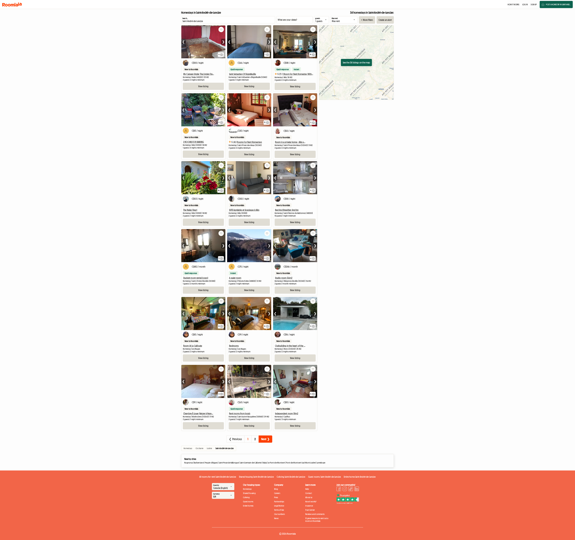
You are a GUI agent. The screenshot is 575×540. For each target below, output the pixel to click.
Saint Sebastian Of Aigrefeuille (242, 74)
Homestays (247, 489)
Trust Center (310, 510)
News (276, 518)
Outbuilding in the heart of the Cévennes (294, 346)
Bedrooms (234, 346)
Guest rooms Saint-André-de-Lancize (324, 477)
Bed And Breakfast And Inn (287, 210)
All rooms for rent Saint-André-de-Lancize (217, 477)
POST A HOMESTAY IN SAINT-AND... (558, 4)
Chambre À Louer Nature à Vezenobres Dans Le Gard (206, 413)
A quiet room (235, 278)
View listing (203, 86)
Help (307, 489)
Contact (308, 493)
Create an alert (385, 20)
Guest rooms (248, 502)
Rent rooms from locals (239, 413)
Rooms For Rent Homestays (249, 142)
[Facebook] (338, 489)
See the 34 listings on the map (356, 62)
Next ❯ (265, 439)
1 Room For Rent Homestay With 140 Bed (301, 74)
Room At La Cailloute (192, 346)
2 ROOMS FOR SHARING (193, 142)
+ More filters (367, 20)
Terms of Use (279, 510)
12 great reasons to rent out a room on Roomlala (316, 519)
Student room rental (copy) (195, 278)
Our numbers (279, 514)
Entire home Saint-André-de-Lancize (360, 477)
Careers (277, 493)
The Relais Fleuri (190, 210)
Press (276, 497)
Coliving (246, 497)
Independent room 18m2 (286, 413)
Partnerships (279, 502)
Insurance (309, 506)
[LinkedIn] (356, 489)
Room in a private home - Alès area (291, 142)
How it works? (311, 502)
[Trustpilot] (347, 503)
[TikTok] (350, 489)
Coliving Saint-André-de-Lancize (291, 477)
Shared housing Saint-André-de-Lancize (256, 477)
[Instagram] (344, 489)
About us (308, 497)
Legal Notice (279, 506)
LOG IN (525, 4)
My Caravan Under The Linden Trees (198, 74)
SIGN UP (534, 4)
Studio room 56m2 (283, 278)
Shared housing (249, 493)
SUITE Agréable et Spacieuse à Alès (244, 210)
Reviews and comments (315, 514)
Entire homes (248, 506)
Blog (276, 489)
